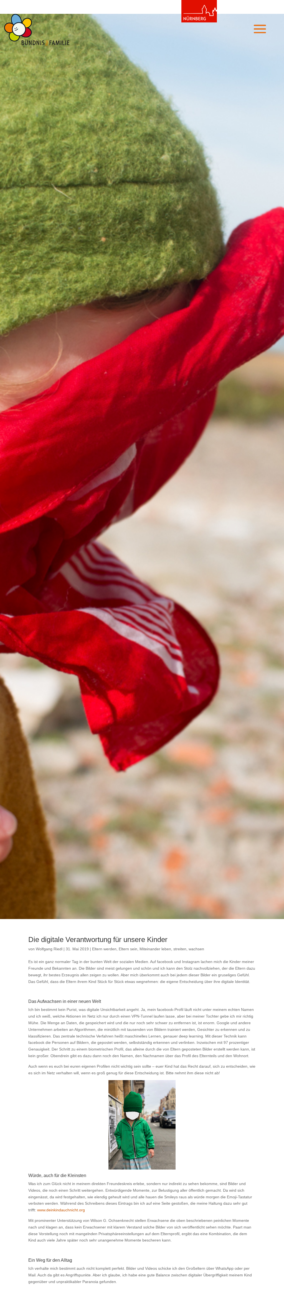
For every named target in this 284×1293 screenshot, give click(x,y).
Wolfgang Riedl (49, 949)
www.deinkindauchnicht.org (61, 1210)
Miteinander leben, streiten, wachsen (172, 949)
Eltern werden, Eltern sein (114, 949)
